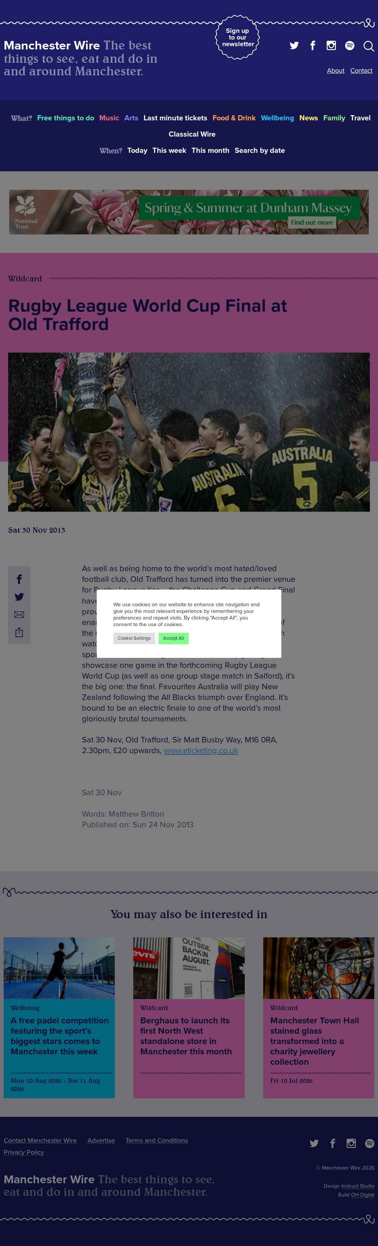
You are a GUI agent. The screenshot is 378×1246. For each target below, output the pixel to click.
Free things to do (65, 118)
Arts (131, 118)
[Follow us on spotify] (349, 46)
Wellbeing (277, 118)
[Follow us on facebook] (312, 46)
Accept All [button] (173, 638)
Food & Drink (234, 118)
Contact (361, 70)
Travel (360, 118)
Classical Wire (192, 134)
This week (169, 150)
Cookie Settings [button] (134, 638)
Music (109, 118)
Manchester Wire (52, 45)
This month (211, 150)
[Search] (369, 47)
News (308, 118)
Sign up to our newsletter (238, 37)
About (335, 70)
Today (137, 150)
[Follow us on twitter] (294, 46)
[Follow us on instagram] (331, 46)
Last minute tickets (175, 118)
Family (334, 118)
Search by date (260, 150)
